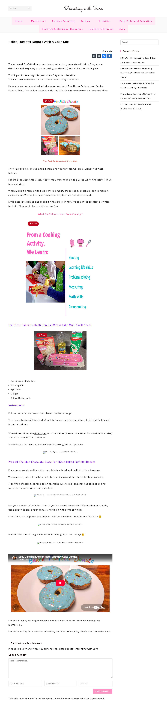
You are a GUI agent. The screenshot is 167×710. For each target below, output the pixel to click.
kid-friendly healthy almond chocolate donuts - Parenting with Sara (59, 648)
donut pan (40, 433)
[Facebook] (104, 56)
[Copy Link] (94, 56)
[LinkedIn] (109, 56)
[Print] (99, 56)
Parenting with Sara (83, 8)
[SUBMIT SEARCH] (29, 8)
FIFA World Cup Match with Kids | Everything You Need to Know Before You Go (137, 73)
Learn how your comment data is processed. (79, 698)
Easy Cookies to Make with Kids (92, 631)
